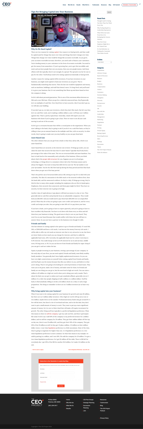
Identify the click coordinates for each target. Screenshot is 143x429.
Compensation (101, 86)
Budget (99, 81)
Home (64, 5)
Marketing (100, 119)
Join (84, 411)
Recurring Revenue (102, 136)
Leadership (100, 114)
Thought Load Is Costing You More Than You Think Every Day (104, 23)
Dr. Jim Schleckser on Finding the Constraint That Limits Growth (103, 51)
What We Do (85, 5)
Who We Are (71, 5)
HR (98, 108)
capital (56, 52)
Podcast (99, 125)
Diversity (99, 100)
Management (101, 117)
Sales (98, 139)
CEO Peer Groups (88, 399)
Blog (110, 5)
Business (99, 84)
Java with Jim (100, 111)
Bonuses (99, 78)
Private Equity (101, 130)
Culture (99, 89)
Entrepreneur (101, 103)
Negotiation (100, 122)
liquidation (52, 328)
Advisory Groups (102, 73)
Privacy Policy (104, 418)
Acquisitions (100, 70)
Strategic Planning (88, 402)
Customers (100, 92)
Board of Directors (102, 76)
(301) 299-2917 (52, 405)
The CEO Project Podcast (104, 149)
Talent (99, 147)
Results (78, 5)
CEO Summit (116, 5)
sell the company (52, 314)
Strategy (99, 141)
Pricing (99, 128)
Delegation (100, 97)
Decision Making (102, 95)
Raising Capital (101, 133)
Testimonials (95, 5)
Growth (99, 106)
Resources (104, 5)
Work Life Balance (102, 152)
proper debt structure (50, 159)
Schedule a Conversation (129, 5)
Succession (100, 144)
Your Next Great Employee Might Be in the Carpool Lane (103, 44)
